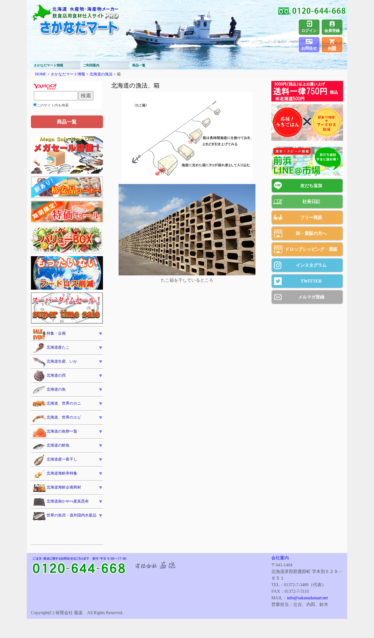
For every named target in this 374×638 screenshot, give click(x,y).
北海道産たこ (58, 347)
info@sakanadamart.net (307, 597)
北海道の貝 (56, 375)
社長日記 (311, 201)
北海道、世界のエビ (64, 417)
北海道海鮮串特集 (62, 473)
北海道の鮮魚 (58, 445)
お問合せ (309, 48)
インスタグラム (311, 265)
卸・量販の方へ (311, 233)
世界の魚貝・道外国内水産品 (71, 515)
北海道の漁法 (101, 74)
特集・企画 (56, 333)
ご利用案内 (91, 65)
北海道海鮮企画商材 (64, 487)
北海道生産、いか (62, 361)
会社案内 (280, 557)
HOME (40, 74)
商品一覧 (138, 65)
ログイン (309, 31)
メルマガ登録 (311, 297)
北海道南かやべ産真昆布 (68, 501)
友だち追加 (311, 185)
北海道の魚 (56, 389)
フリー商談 (311, 217)
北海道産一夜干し (62, 459)
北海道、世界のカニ (64, 403)
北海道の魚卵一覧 (62, 431)
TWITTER (311, 281)
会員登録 (332, 31)
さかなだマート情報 (48, 65)
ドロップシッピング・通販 (311, 249)
